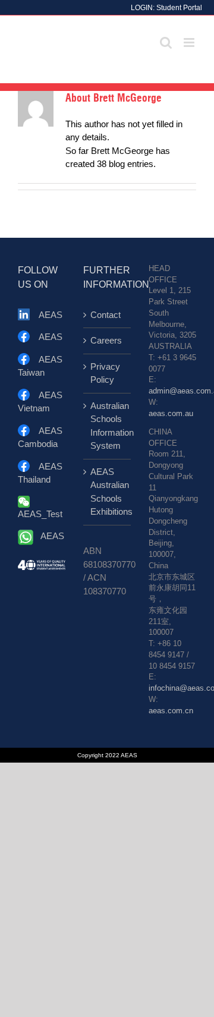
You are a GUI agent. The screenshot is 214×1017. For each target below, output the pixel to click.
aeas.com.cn (171, 711)
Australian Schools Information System (107, 426)
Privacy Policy (105, 373)
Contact (105, 315)
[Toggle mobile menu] (190, 42)
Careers (106, 340)
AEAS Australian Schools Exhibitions (107, 492)
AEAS (50, 315)
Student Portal (179, 8)
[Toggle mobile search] (166, 42)
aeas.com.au (171, 414)
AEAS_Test (40, 514)
